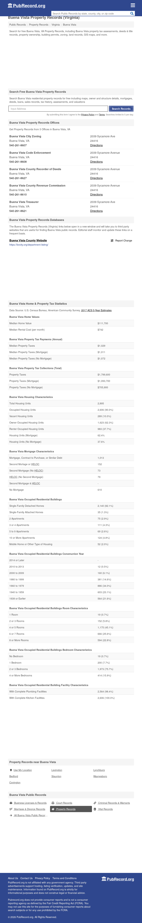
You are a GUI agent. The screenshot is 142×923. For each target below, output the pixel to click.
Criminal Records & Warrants (113, 803)
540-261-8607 (18, 145)
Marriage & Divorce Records (29, 809)
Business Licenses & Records (30, 803)
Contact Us (26, 878)
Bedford (13, 776)
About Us (13, 878)
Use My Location (23, 770)
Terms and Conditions (64, 878)
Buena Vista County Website (28, 240)
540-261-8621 (18, 211)
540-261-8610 (18, 194)
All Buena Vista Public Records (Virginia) (32, 815)
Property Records (66, 809)
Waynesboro (100, 776)
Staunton (56, 776)
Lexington (56, 770)
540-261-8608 (18, 162)
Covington (14, 782)
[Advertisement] (71, 62)
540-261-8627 (18, 178)
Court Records (64, 803)
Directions (96, 145)
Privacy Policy (87, 114)
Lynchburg (99, 770)
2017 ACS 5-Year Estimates (96, 310)
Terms (102, 114)
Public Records (17, 24)
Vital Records (105, 809)
